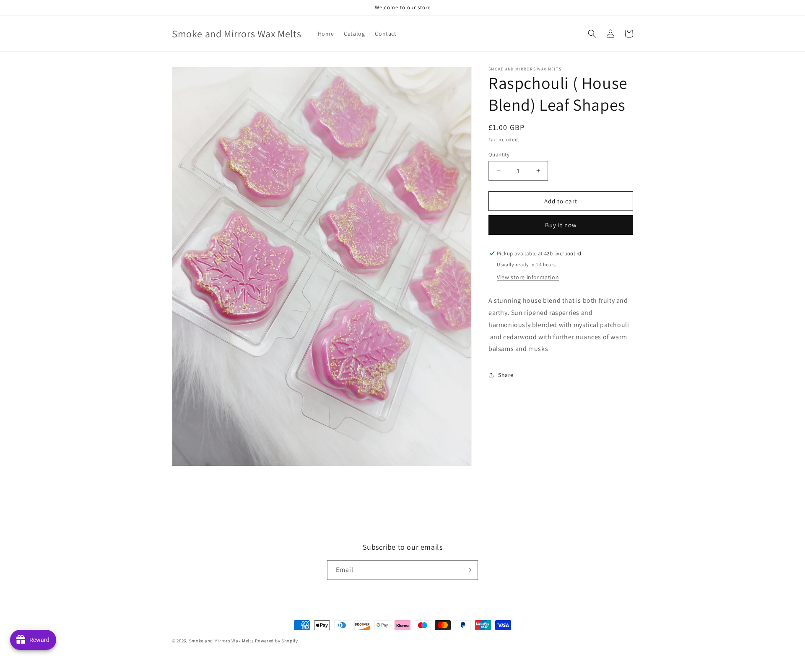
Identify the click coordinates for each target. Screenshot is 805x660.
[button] (592, 33)
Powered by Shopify (276, 641)
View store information (528, 277)
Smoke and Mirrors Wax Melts (221, 641)
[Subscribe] (468, 570)
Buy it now (561, 225)
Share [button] (506, 374)
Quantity (498, 154)
